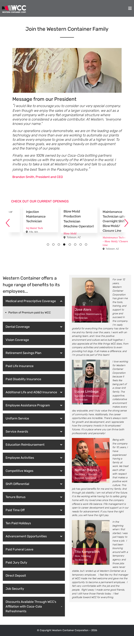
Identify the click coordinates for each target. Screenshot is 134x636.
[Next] (126, 223)
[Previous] (8, 223)
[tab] (48, 244)
